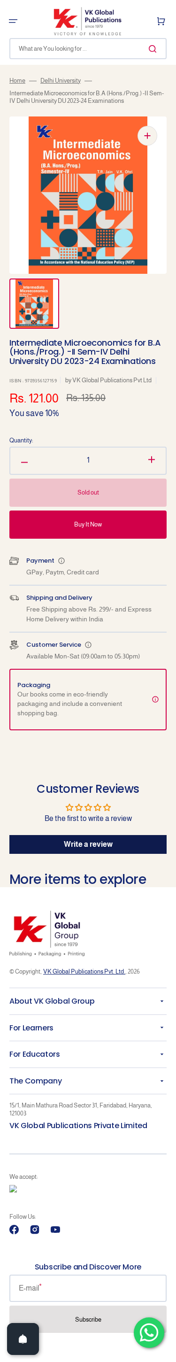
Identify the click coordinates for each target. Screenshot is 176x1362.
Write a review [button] (88, 844)
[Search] (154, 49)
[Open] (23, 1339)
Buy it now (88, 524)
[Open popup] (61, 560)
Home (17, 80)
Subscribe (88, 1319)
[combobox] (88, 48)
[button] (13, 21)
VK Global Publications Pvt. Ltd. (84, 971)
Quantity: (21, 440)
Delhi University (60, 80)
